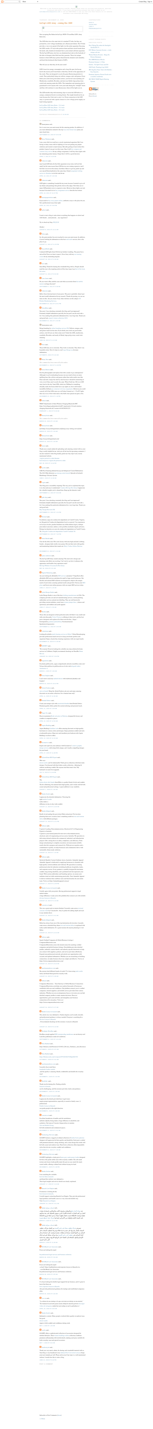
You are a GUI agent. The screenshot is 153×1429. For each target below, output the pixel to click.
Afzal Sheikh (46, 538)
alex (43, 264)
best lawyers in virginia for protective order (53, 460)
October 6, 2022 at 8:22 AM (49, 355)
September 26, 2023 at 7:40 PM (50, 534)
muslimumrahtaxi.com (48, 968)
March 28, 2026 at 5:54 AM (49, 1257)
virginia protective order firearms (49, 458)
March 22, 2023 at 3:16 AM (49, 431)
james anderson (46, 556)
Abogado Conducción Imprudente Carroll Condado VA (58, 531)
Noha (43, 234)
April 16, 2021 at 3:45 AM (48, 176)
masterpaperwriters (47, 197)
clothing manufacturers (70, 595)
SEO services (62, 576)
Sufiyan (44, 826)
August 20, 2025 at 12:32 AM (49, 932)
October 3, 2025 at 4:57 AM (49, 1049)
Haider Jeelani (46, 1171)
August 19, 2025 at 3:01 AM (49, 915)
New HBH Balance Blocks (97, 59)
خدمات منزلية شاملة (48, 1208)
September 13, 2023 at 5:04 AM (50, 492)
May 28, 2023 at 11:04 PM (48, 463)
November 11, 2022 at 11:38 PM (50, 365)
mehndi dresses (58, 678)
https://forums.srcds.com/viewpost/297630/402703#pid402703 (59, 1057)
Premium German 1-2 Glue (97, 62)
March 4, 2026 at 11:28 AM (48, 1242)
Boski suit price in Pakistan (59, 716)
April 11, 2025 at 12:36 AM (49, 696)
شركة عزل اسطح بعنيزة (47, 1218)
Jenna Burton (46, 370)
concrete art (45, 905)
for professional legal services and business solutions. (56, 1254)
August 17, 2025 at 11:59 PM (49, 883)
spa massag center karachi (63, 473)
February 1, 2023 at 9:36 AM (49, 411)
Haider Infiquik (46, 811)
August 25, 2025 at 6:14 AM (49, 1026)
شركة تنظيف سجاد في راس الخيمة (65, 1228)
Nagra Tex (45, 713)
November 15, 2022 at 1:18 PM (50, 396)
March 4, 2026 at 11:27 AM (48, 1220)
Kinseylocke (45, 415)
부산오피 (56, 222)
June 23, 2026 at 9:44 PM (48, 1360)
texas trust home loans (70, 130)
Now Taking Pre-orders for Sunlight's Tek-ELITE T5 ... (100, 46)
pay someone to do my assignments (62, 389)
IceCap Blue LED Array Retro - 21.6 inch (52, 105)
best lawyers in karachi (46, 1194)
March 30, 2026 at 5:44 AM (49, 1293)
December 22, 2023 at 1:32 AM (50, 551)
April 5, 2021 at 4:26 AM (48, 156)
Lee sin (44, 1298)
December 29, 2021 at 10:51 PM (50, 303)
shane (43, 446)
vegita (44, 482)
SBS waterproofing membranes (64, 1034)
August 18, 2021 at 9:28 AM (49, 259)
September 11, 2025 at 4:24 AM (50, 1039)
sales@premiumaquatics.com (50, 11)
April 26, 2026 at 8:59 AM (48, 1308)
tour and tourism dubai (67, 925)
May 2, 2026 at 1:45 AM (47, 1325)
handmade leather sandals (47, 1069)
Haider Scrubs (46, 794)
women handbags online (61, 1335)
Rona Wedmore (46, 139)
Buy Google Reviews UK (47, 510)
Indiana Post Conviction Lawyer (70, 1353)
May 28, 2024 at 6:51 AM (48, 568)
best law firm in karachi (47, 1177)
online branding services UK (60, 328)
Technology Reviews (48, 1135)
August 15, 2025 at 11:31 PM (49, 821)
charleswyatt (45, 1347)
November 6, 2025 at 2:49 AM (50, 1111)
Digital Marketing (47, 573)
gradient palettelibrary (55, 622)
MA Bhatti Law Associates (50, 1247)
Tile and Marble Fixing (47, 1125)
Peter (43, 344)
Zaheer (44, 401)
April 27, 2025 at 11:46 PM (49, 753)
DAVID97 (44, 646)
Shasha (44, 612)
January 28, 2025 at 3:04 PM (49, 656)
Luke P (91, 26)
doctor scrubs (44, 763)
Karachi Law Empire (48, 1188)
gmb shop (45, 497)
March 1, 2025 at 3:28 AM (48, 671)
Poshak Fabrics (46, 700)
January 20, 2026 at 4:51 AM (49, 1203)
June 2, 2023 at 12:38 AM (48, 478)
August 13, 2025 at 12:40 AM (49, 806)
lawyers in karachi (45, 1086)
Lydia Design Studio (48, 592)
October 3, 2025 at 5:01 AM (49, 1059)
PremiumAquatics (95, 28)
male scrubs (79, 971)
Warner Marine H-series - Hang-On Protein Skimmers (99, 56)
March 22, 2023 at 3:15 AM (49, 421)
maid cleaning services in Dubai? (62, 634)
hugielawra (45, 661)
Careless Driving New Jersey (69, 488)
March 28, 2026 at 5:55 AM (49, 1274)
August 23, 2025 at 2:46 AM (49, 976)
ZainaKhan (45, 308)
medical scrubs (47, 799)
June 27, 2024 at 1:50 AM (48, 607)
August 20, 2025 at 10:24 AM (49, 963)
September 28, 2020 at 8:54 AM (50, 134)
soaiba (44, 1330)
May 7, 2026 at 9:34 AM (47, 1342)
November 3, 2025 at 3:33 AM (50, 1076)
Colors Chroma (56, 617)
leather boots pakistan (77, 1138)
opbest (44, 210)
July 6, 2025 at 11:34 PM (48, 772)
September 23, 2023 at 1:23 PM (50, 512)
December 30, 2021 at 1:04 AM (50, 320)
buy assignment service (62, 190)
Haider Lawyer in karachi (49, 888)
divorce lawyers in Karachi (48, 898)
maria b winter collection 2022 (58, 318)
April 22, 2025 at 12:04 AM (49, 721)
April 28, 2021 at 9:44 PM (48, 205)
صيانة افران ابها (76, 1211)
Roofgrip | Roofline (48, 1031)
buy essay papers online (55, 200)
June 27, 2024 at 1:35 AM (48, 587)
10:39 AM (65, 114)
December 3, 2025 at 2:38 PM (49, 1167)
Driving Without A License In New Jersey (52, 566)
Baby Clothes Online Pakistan (73, 546)
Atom (59, 1415)
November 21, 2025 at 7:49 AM (50, 1149)
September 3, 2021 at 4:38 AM (50, 286)
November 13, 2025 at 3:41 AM (50, 1130)
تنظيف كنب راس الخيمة (65, 1235)
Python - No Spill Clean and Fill (98, 65)
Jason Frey (93, 24)
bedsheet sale (54, 728)
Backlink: (45, 1081)
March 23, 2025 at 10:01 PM (49, 683)
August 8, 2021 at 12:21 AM (49, 229)
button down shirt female (47, 782)
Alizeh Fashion (46, 688)
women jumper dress (70, 602)
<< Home (42, 1419)
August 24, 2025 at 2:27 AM (49, 1007)
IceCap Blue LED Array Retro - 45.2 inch (52, 110)
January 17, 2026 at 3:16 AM (49, 1184)
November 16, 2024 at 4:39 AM (50, 641)
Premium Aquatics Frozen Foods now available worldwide (100, 75)
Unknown (45, 161)
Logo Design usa (68, 350)
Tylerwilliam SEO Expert (49, 757)
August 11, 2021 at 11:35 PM (49, 244)
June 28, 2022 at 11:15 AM (48, 340)
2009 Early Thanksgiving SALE (98, 67)
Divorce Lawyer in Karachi (48, 1019)
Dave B (91, 22)
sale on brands (44, 691)
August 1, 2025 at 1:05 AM (49, 789)
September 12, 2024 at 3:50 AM (50, 626)
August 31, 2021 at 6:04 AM (49, 274)
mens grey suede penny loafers (70, 1157)
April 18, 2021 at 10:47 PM (49, 193)
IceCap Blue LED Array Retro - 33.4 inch (52, 107)
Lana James (45, 278)
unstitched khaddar (63, 703)
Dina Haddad (46, 1044)
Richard (44, 517)
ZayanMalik (45, 249)
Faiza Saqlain (46, 675)
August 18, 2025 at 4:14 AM (49, 900)
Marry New (45, 359)
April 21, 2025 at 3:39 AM (48, 708)
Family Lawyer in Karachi (47, 1106)
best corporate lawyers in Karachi (50, 1286)
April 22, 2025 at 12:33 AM (49, 738)
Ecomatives (45, 742)
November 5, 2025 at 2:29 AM (50, 1091)
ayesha (44, 468)
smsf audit (69, 239)
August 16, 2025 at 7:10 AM (49, 852)
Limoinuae (45, 631)
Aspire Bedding (46, 725)
